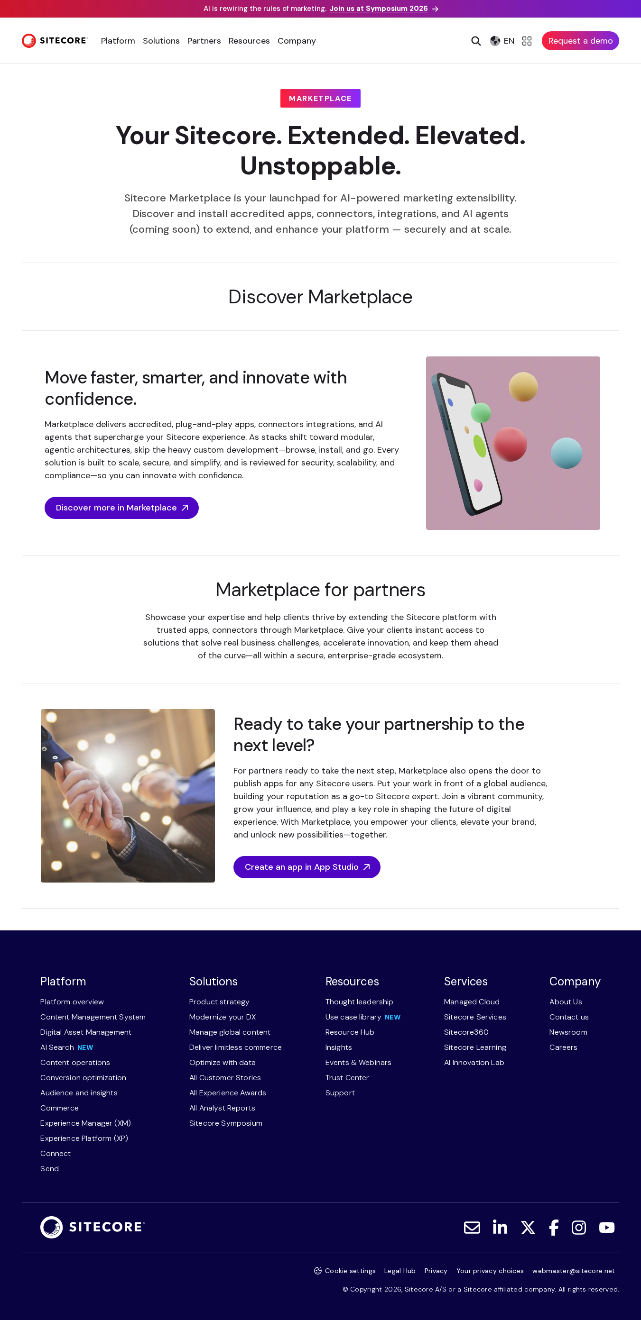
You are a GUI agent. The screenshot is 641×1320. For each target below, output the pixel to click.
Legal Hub (400, 1270)
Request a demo (580, 40)
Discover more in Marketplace (116, 507)
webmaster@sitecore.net (573, 1270)
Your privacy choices (490, 1270)
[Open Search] (475, 41)
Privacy (436, 1270)
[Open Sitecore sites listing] (528, 41)
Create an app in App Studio (302, 867)
